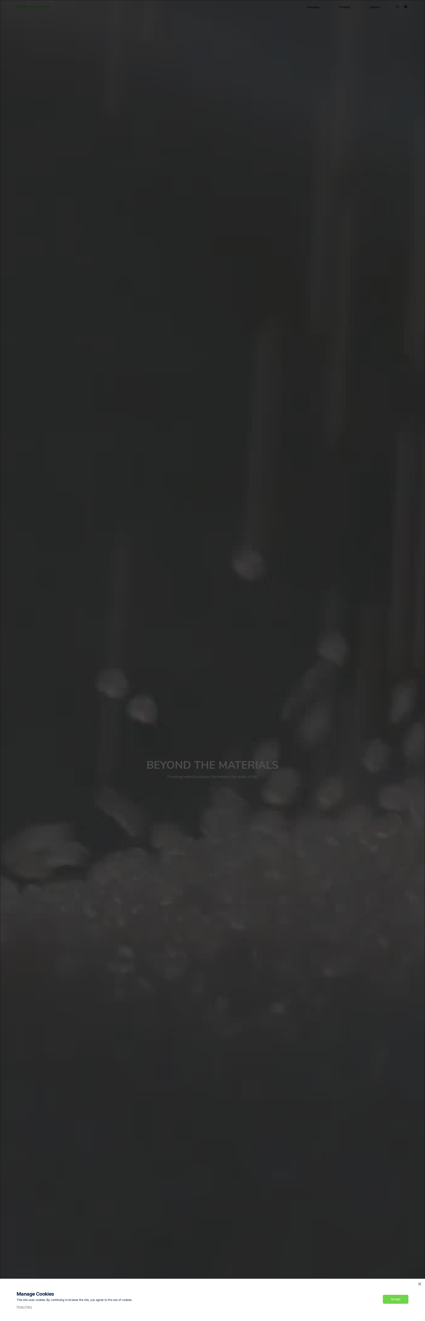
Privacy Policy (24, 1307)
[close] (420, 1284)
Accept (395, 1299)
